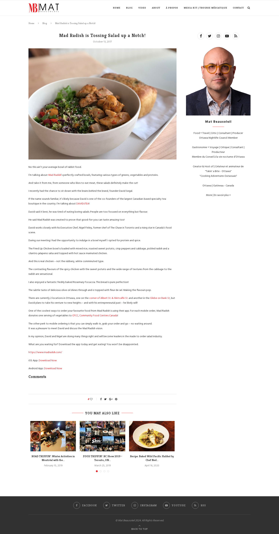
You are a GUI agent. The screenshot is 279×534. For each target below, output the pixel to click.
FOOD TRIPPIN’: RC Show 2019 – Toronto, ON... (102, 458)
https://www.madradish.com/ (45, 352)
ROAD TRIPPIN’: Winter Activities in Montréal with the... (53, 458)
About (156, 7)
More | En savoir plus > (218, 195)
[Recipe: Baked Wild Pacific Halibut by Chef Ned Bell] (152, 436)
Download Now (48, 360)
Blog (129, 7)
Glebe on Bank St (160, 298)
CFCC (75, 315)
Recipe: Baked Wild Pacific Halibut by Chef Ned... (152, 458)
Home (116, 7)
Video (142, 7)
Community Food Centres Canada (98, 315)
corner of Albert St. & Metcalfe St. (109, 298)
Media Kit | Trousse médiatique (205, 7)
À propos (172, 7)
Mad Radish (54, 175)
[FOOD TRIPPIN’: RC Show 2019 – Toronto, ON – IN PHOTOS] (102, 436)
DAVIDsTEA (82, 203)
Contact (238, 7)
